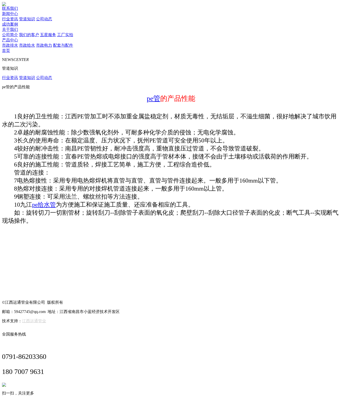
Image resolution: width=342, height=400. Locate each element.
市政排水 (10, 45)
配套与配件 (63, 45)
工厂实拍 (65, 35)
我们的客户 (29, 35)
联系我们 (10, 8)
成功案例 (10, 24)
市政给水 (27, 45)
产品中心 (10, 40)
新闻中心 (10, 14)
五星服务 (48, 35)
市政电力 (44, 45)
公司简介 (10, 35)
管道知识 (27, 19)
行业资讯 (10, 19)
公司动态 (44, 19)
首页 (6, 50)
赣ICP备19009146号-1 (83, 302)
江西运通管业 (34, 321)
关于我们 (10, 29)
